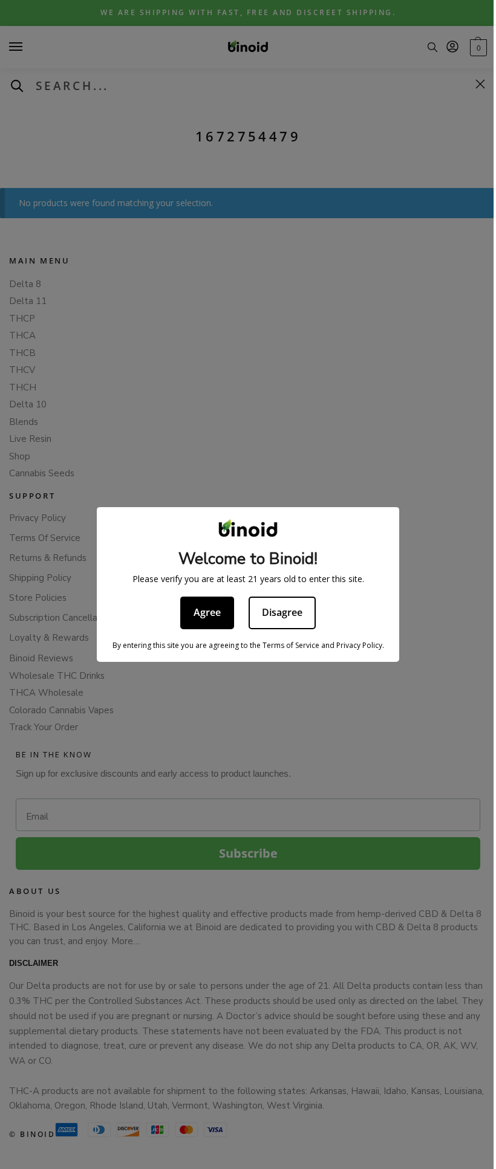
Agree (207, 612)
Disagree (282, 612)
